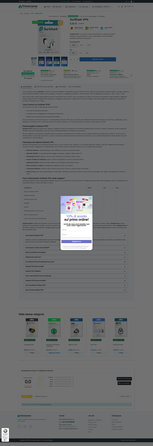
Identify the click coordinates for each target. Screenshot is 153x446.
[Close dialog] (90, 198)
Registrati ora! (76, 241)
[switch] (5, 440)
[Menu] (8, 429)
